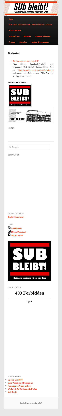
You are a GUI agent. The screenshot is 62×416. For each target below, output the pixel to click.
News (11, 19)
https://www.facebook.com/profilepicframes (36, 70)
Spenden (23, 42)
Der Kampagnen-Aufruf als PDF (26, 61)
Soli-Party (12, 391)
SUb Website (16, 228)
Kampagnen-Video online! (19, 385)
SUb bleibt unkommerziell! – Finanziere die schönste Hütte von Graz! (30, 27)
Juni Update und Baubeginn (20, 382)
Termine (12, 42)
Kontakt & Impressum (40, 42)
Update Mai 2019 (15, 379)
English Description (16, 217)
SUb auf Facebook (18, 232)
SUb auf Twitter (17, 235)
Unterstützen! (14, 36)
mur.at (31, 403)
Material (27, 36)
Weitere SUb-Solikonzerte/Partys (22, 388)
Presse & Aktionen (42, 36)
